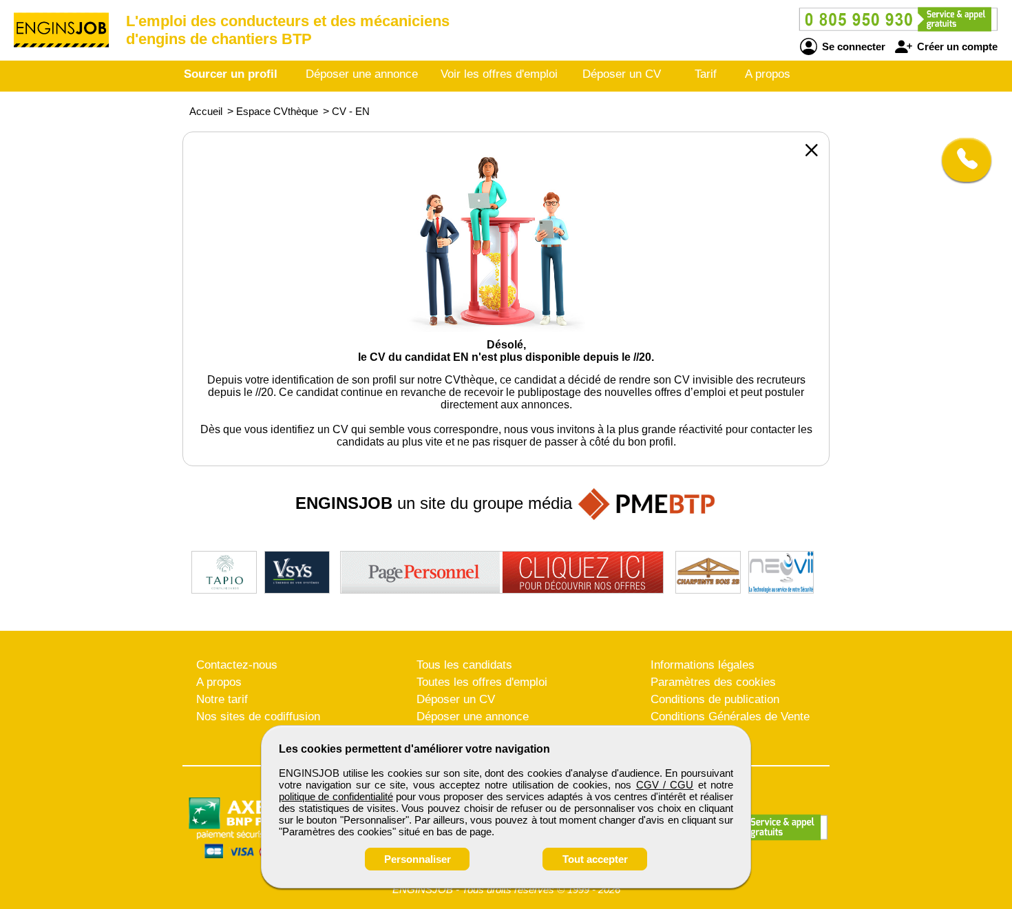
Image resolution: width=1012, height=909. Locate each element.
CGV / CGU (665, 785)
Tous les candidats (464, 664)
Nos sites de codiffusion (258, 716)
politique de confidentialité (336, 796)
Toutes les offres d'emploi (482, 682)
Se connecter (852, 46)
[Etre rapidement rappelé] (961, 159)
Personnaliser (417, 859)
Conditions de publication (715, 699)
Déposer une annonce (362, 74)
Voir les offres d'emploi (499, 74)
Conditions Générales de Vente (730, 716)
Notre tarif (222, 699)
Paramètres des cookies (713, 682)
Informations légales (703, 664)
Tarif (706, 74)
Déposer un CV (621, 74)
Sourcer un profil (230, 74)
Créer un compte (956, 46)
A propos (767, 74)
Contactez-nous (236, 664)
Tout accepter (595, 859)
